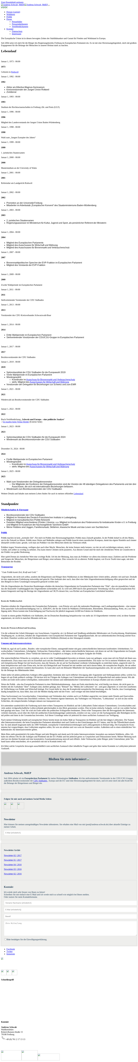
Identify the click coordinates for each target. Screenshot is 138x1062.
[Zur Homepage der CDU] (6, 7)
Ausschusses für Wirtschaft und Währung (49, 382)
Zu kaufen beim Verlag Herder (16, 422)
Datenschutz (10, 997)
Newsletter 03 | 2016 (13, 869)
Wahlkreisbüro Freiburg (15, 968)
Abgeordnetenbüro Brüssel (16, 963)
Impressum (10, 992)
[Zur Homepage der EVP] (2, 7)
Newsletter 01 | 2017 (13, 860)
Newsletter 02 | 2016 (13, 874)
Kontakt (8, 987)
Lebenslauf (78, 493)
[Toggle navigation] (49, 5)
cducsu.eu (9, 1016)
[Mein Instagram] (14, 808)
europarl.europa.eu (13, 1011)
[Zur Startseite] (24, 5)
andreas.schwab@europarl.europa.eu (21, 1044)
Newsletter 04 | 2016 (13, 864)
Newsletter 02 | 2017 (13, 855)
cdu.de (8, 1002)
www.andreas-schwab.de (16, 1049)
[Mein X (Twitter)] (3, 974)
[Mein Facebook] (20, 808)
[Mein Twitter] (7, 808)
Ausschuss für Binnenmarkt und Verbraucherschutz (50, 379)
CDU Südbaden (40, 781)
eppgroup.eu (10, 1007)
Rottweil (14, 72)
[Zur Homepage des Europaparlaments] (4, 7)
